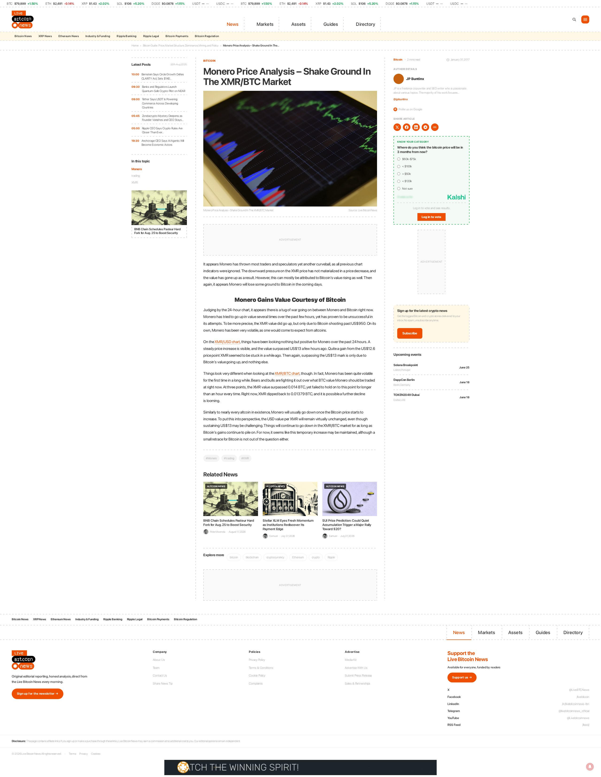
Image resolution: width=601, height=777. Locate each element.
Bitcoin (209, 60)
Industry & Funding (97, 36)
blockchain (252, 557)
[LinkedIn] (416, 127)
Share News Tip (163, 683)
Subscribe (409, 333)
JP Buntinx (415, 79)
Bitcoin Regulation (207, 36)
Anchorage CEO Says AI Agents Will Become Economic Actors (163, 143)
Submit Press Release (358, 675)
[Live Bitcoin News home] (23, 19)
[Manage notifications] (590, 766)
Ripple (331, 557)
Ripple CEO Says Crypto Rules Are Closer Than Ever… (162, 130)
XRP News (45, 36)
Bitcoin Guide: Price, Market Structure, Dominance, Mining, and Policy (181, 45)
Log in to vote (431, 217)
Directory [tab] (365, 24)
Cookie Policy (257, 675)
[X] (397, 127)
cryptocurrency (275, 557)
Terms (72, 753)
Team (156, 668)
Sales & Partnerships (357, 683)
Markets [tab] (265, 24)
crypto (316, 557)
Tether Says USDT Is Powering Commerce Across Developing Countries (160, 103)
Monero (136, 169)
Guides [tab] (331, 24)
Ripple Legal (151, 36)
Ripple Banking (126, 36)
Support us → (462, 677)
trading (135, 176)
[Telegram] (425, 127)
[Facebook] (406, 127)
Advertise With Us (356, 668)
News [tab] (233, 24)
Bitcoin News (23, 36)
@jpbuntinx (400, 99)
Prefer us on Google (408, 109)
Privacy (83, 753)
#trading (229, 458)
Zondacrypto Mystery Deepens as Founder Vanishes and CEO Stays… (162, 118)
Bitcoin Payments (177, 36)
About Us (159, 660)
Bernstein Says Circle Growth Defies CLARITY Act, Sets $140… (163, 76)
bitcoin (234, 557)
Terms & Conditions (261, 668)
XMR (134, 182)
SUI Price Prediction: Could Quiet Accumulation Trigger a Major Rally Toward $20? (346, 525)
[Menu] (585, 19)
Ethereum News (68, 36)
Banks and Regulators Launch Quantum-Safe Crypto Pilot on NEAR (163, 89)
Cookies (95, 753)
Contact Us (160, 675)
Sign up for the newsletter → (37, 693)
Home (135, 45)
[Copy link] (435, 127)
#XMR (245, 458)
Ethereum (298, 557)
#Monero (211, 458)
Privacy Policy (257, 660)
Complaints (256, 683)
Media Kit (350, 660)
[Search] (574, 19)
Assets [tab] (298, 24)
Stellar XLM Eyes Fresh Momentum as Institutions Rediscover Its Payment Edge (288, 525)
